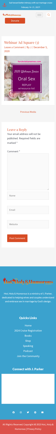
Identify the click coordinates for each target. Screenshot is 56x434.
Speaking (28, 346)
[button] (48, 15)
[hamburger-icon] (39, 15)
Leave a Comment (14, 47)
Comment (13, 151)
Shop (28, 340)
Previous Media (28, 111)
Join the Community (28, 356)
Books (28, 335)
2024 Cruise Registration (28, 330)
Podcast (28, 351)
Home (28, 325)
